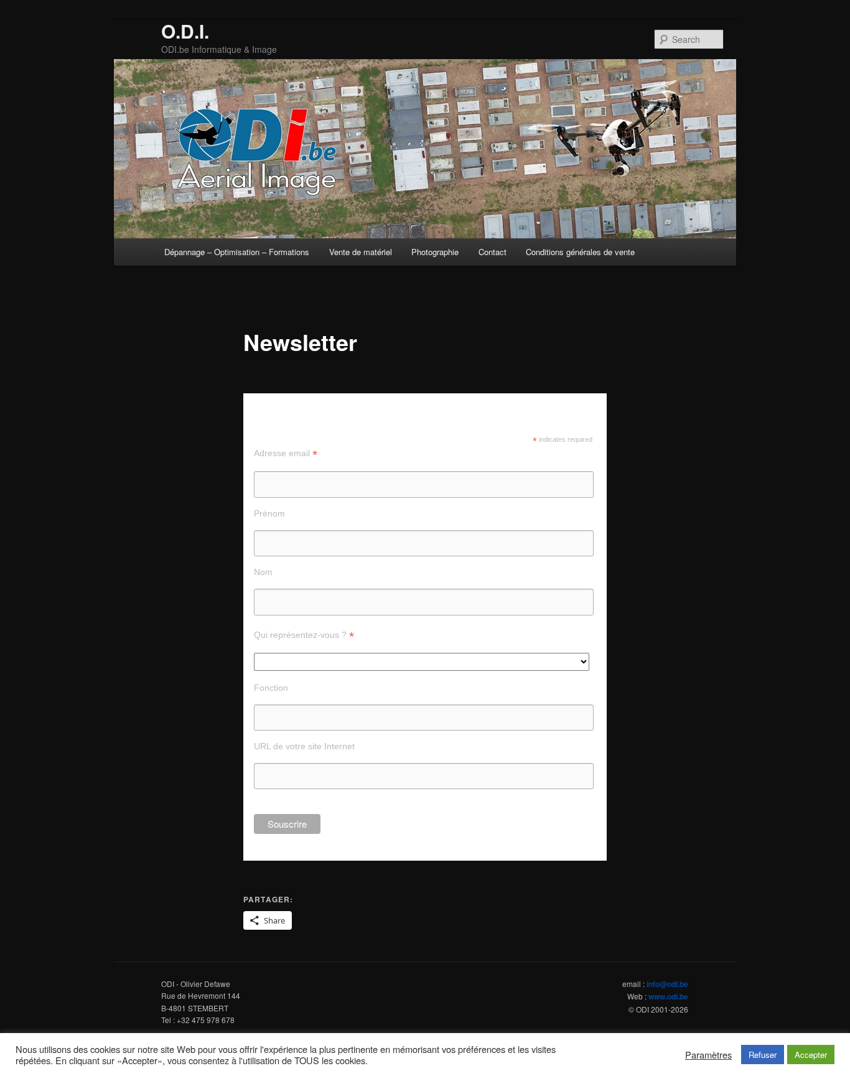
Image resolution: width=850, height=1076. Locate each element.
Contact (493, 252)
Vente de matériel (360, 252)
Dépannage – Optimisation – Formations (236, 252)
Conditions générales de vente (580, 252)
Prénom (269, 513)
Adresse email (285, 453)
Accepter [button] (811, 1054)
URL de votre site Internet (304, 746)
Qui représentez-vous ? (304, 635)
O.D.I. (185, 30)
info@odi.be (667, 983)
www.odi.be (668, 996)
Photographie (435, 252)
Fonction (271, 688)
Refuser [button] (763, 1054)
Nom (263, 572)
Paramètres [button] (708, 1054)
